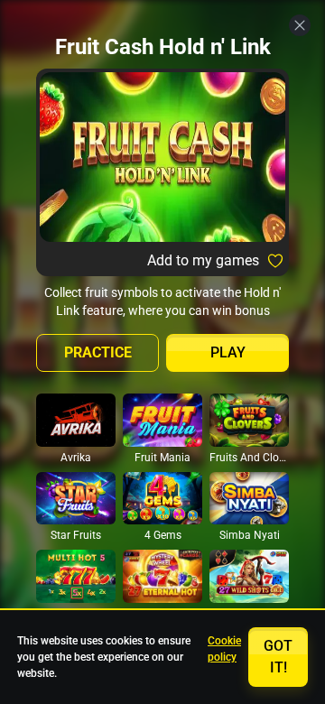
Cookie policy (224, 649)
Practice (98, 352)
